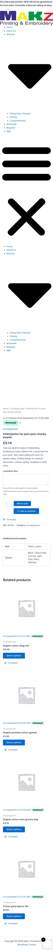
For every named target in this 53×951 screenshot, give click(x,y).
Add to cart (22, 503)
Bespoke (10, 127)
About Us (11, 30)
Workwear (11, 124)
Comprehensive (18, 120)
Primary (13, 117)
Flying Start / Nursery (20, 113)
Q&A (8, 131)
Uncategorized (17, 408)
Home (9, 27)
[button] (26, 190)
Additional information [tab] (14, 538)
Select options (13, 655)
